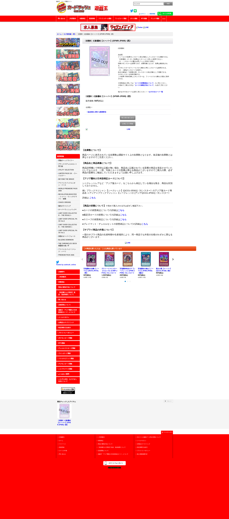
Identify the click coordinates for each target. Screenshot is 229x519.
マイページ (62, 444)
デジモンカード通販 (65, 364)
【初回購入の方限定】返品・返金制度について (66, 293)
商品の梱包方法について (66, 287)
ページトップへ (168, 432)
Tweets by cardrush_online (66, 265)
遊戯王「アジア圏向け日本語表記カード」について (67, 311)
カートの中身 (63, 450)
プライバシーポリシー (66, 333)
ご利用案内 (62, 277)
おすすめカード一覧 (156, 92)
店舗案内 (61, 272)
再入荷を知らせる (127, 118)
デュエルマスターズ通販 (66, 348)
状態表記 (61, 282)
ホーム (61, 440)
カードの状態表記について (144, 83)
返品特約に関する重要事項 (97, 112)
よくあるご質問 (63, 374)
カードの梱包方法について (144, 85)
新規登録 (152, 13)
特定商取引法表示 (64, 327)
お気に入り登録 (127, 124)
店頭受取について (64, 305)
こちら (92, 198)
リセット (169, 401)
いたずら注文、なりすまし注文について (67, 380)
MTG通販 (61, 343)
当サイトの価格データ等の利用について (149, 437)
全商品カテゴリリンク (66, 322)
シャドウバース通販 (65, 369)
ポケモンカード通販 (65, 338)
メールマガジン (63, 317)
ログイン (143, 13)
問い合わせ (62, 300)
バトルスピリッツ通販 (66, 358)
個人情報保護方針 (142, 454)
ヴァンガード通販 (64, 353)
